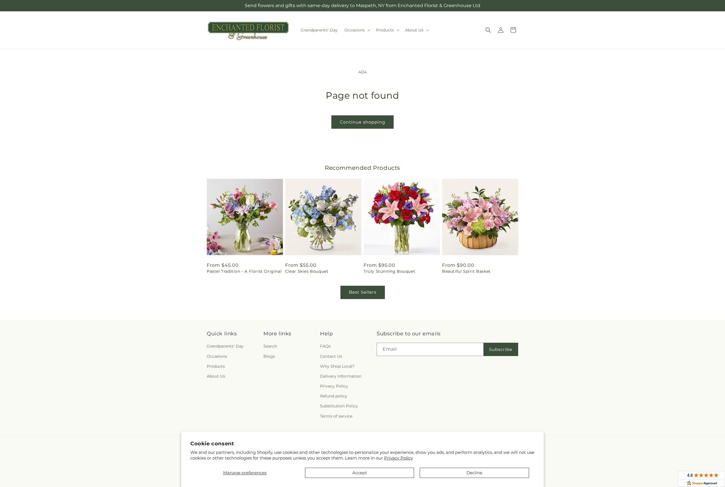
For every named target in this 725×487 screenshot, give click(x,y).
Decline (474, 472)
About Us (216, 376)
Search (270, 346)
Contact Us (331, 356)
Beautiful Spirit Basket (466, 271)
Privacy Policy (398, 458)
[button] (356, 30)
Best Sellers (362, 292)
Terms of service (336, 416)
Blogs (269, 356)
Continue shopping (362, 122)
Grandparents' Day (225, 346)
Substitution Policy (339, 405)
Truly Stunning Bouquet (389, 271)
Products (216, 366)
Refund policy (333, 396)
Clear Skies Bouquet (306, 271)
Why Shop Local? (337, 366)
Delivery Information (340, 376)
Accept (359, 472)
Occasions (217, 356)
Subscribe (500, 349)
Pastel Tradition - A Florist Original (244, 271)
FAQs (325, 346)
